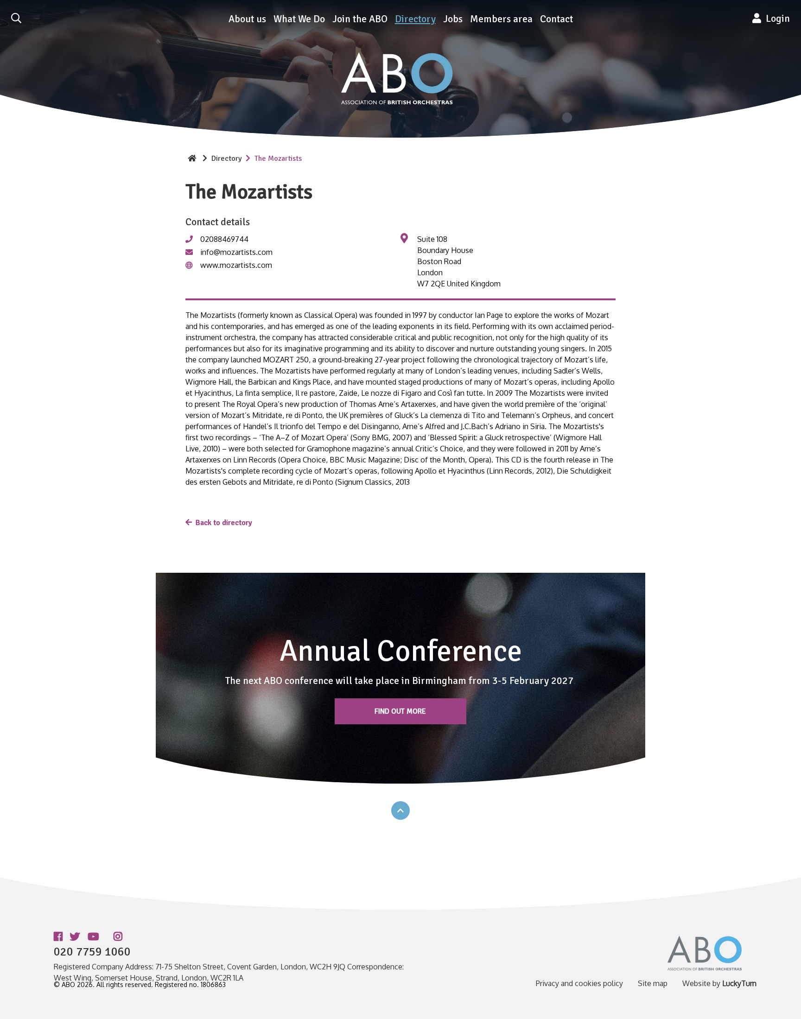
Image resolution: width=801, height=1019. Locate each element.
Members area (501, 19)
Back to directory (224, 522)
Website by (719, 983)
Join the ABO (360, 19)
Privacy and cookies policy (579, 983)
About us (247, 19)
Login (775, 19)
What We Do (299, 19)
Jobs (453, 19)
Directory (415, 19)
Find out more (400, 711)
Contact (556, 19)
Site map (653, 983)
